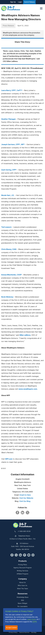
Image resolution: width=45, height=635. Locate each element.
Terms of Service (24, 632)
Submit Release (29, 2)
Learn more (31, 619)
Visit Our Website (26, 498)
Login (20, 2)
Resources (22, 594)
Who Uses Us (22, 585)
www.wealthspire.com (28, 389)
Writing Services (22, 571)
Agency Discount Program (23, 567)
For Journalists (22, 606)
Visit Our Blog (24, 501)
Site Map (33, 632)
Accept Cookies (11, 627)
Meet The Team (22, 588)
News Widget (22, 603)
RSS (22, 600)
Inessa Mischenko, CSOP (11, 275)
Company (22, 579)
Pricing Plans (22, 564)
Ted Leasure (6, 227)
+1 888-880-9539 (24, 531)
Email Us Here (25, 495)
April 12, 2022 (23, 26)
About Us (22, 582)
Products (22, 561)
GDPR (34, 622)
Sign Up (13, 2)
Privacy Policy (13, 632)
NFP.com (8, 459)
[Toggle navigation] (41, 8)
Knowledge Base (22, 597)
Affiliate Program (22, 574)
